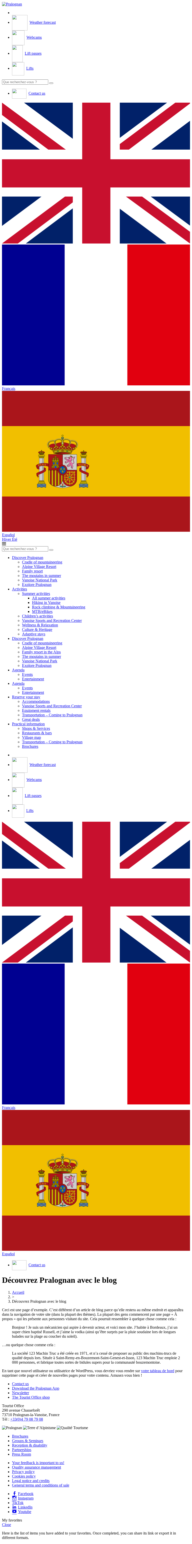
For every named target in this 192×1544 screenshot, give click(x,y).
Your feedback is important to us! (38, 1463)
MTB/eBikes (42, 611)
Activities (19, 589)
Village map (31, 737)
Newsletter (20, 1393)
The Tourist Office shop (31, 1397)
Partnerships (21, 1450)
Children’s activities (37, 616)
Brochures (30, 746)
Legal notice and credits (31, 1481)
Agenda (18, 670)
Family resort (32, 571)
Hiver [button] (7, 539)
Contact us (20, 1384)
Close (6, 1525)
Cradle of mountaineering (42, 562)
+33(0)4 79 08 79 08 (26, 1419)
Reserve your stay (26, 697)
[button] (96, 174)
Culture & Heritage (37, 629)
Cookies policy (24, 1476)
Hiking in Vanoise (46, 602)
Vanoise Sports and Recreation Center (52, 620)
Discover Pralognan (27, 557)
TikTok (18, 1503)
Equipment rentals (36, 710)
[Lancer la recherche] (51, 83)
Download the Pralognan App (35, 1388)
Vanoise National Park (39, 580)
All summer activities (48, 598)
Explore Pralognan (37, 584)
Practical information (28, 724)
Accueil (18, 1292)
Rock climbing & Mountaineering (58, 607)
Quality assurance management (36, 1467)
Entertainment (33, 679)
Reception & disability (29, 1445)
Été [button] (14, 539)
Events (27, 674)
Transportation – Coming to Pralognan (52, 715)
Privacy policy (23, 1472)
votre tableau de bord (157, 1371)
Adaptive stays (33, 634)
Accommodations (36, 701)
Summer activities (36, 593)
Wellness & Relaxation (40, 625)
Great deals (31, 719)
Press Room (21, 1454)
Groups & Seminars (27, 1441)
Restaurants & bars (37, 733)
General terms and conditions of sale (40, 1485)
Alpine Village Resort (39, 566)
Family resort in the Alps (41, 652)
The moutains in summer (41, 575)
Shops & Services (36, 728)
